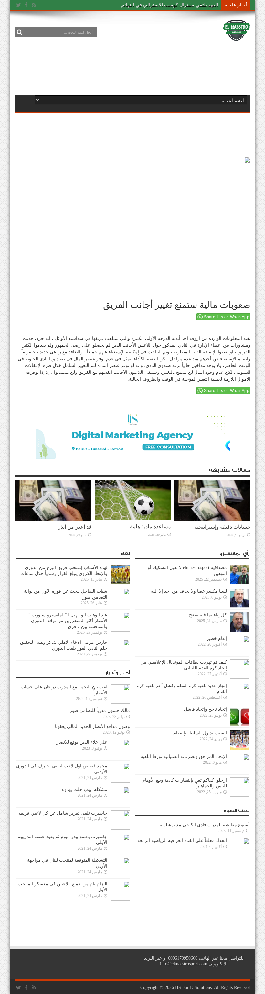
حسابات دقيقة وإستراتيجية (222, 527)
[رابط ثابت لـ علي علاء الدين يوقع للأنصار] (120, 757)
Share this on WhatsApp (226, 317)
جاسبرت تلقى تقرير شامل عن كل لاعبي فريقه (62, 813)
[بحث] (19, 32)
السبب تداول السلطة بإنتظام (200, 732)
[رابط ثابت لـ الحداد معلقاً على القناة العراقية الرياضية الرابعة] (239, 855)
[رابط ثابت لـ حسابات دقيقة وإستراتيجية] (212, 519)
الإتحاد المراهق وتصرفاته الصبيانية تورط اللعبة (184, 756)
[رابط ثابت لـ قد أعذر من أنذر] (53, 519)
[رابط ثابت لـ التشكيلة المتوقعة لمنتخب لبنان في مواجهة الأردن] (120, 875)
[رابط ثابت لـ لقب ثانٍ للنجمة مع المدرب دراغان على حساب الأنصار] (120, 702)
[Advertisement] (132, 68)
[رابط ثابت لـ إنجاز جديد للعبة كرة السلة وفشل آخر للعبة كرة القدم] (239, 700)
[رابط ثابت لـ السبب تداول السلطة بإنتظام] (239, 748)
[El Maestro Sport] (236, 37)
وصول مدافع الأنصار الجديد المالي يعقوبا (92, 726)
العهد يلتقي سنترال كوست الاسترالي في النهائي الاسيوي (160, 4)
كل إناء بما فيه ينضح (208, 614)
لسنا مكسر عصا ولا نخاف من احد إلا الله (189, 591)
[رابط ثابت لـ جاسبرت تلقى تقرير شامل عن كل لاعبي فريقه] (120, 828)
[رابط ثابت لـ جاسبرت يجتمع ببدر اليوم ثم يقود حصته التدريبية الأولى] (120, 851)
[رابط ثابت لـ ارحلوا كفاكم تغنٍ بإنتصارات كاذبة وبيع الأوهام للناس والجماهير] (239, 795)
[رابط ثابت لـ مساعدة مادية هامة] (133, 518)
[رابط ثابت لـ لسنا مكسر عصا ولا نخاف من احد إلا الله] (239, 606)
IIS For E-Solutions (193, 987)
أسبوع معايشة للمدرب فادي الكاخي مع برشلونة (202, 824)
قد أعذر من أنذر (74, 527)
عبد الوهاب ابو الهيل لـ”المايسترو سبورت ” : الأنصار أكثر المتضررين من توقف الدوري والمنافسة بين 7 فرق (66, 620)
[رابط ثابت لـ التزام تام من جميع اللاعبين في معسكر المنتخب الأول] (120, 899)
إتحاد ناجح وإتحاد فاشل (205, 709)
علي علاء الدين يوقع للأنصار (81, 742)
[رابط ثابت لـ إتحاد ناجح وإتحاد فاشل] (239, 724)
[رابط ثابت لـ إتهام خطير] (239, 653)
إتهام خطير (217, 638)
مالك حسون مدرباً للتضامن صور (100, 710)
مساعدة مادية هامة (150, 527)
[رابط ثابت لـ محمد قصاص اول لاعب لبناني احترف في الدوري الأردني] (120, 781)
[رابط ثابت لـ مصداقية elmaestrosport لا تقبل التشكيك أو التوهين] (239, 582)
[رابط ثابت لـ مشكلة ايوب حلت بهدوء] (120, 804)
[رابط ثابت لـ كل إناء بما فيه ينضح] (239, 630)
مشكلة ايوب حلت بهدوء (84, 789)
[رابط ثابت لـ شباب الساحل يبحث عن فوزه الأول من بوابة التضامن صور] (120, 606)
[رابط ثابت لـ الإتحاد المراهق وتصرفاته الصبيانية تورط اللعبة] (239, 771)
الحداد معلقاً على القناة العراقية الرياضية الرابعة (182, 840)
